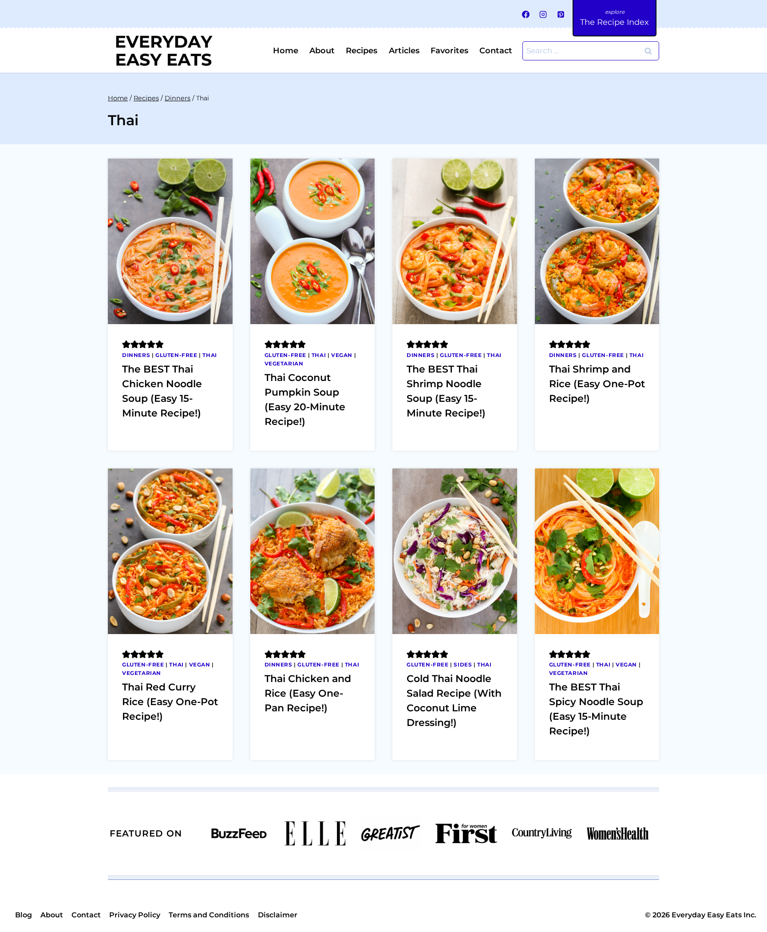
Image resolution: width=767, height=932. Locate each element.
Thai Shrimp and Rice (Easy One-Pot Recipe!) (597, 384)
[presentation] (170, 241)
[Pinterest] (560, 14)
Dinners (136, 355)
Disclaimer (277, 915)
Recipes (361, 51)
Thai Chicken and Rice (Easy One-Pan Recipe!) (308, 693)
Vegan (341, 355)
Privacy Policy (134, 915)
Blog (23, 915)
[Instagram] (543, 14)
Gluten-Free (176, 355)
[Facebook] (526, 14)
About (322, 51)
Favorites (449, 51)
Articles (404, 51)
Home (285, 51)
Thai (209, 355)
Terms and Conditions (209, 915)
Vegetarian (284, 363)
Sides (463, 664)
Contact (495, 51)
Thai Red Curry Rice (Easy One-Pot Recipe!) (170, 701)
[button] (126, 344)
